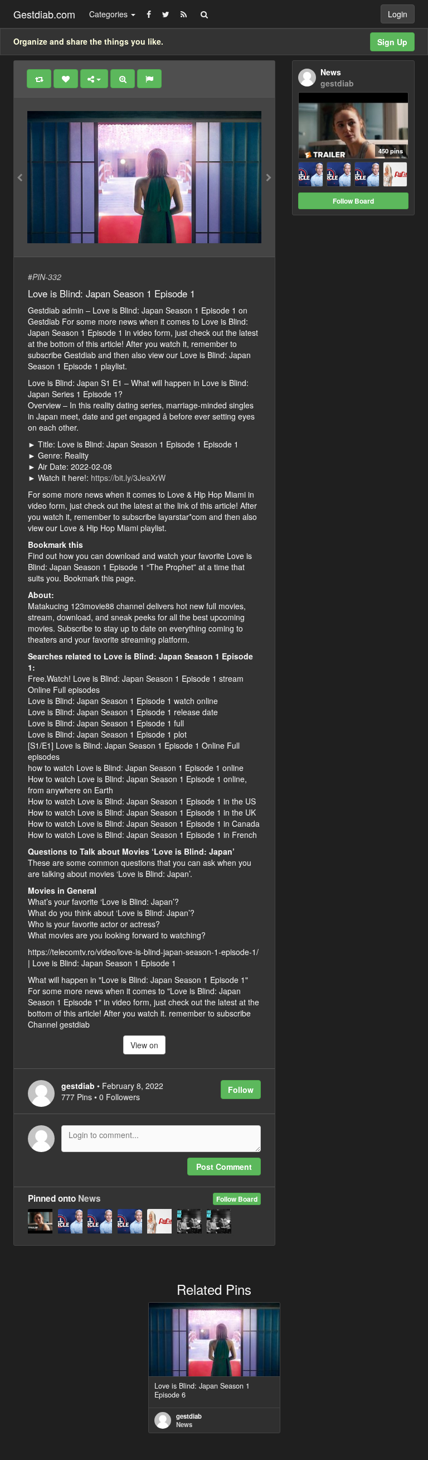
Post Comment (224, 1166)
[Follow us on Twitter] (166, 14)
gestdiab (189, 1415)
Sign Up (392, 41)
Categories (109, 14)
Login (397, 14)
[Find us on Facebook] (149, 14)
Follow (241, 1089)
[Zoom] (122, 78)
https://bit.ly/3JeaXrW (128, 477)
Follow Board (236, 1199)
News (89, 1198)
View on (144, 1045)
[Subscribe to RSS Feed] (183, 14)
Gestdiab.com (44, 14)
